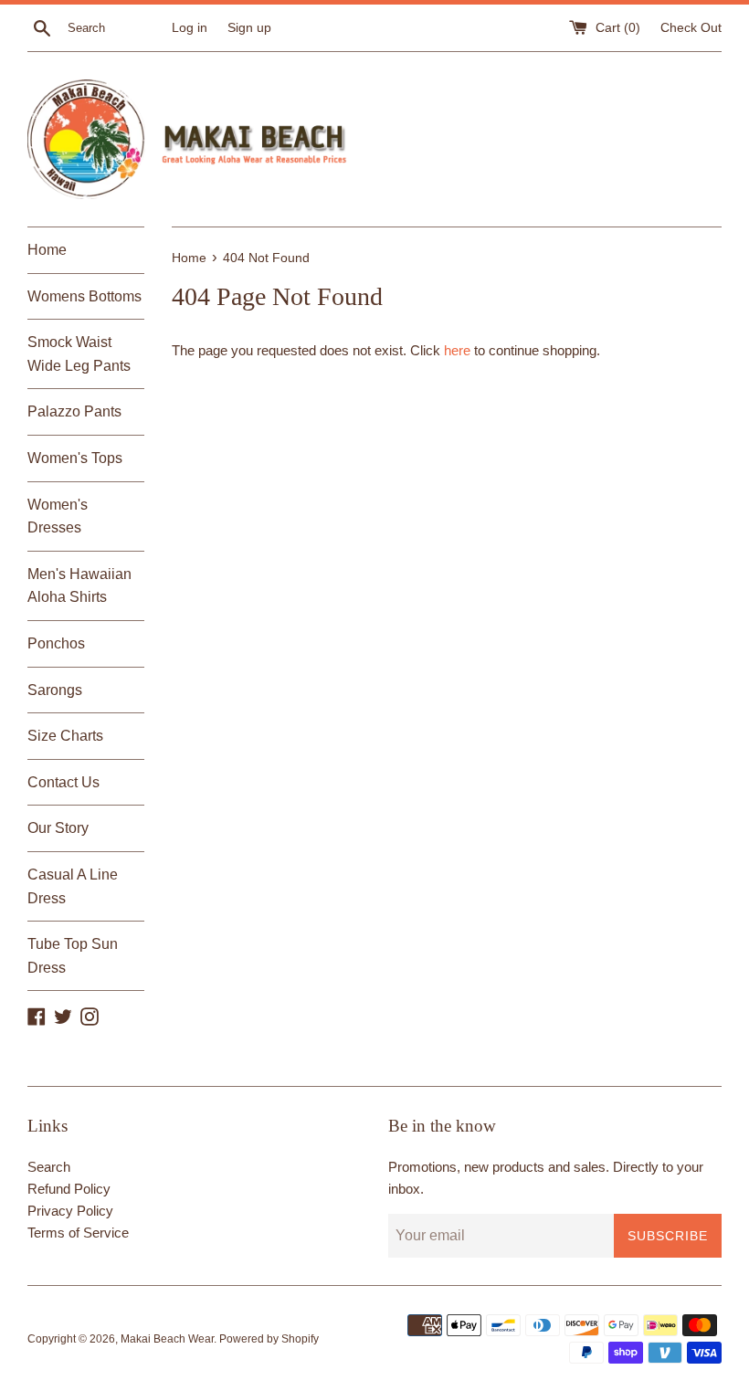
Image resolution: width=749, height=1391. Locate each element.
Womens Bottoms (84, 296)
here (457, 350)
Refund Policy (69, 1188)
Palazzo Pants (74, 411)
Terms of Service (78, 1232)
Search (48, 1167)
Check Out (691, 28)
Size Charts (65, 735)
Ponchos (56, 643)
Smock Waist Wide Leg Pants (79, 354)
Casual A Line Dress (72, 886)
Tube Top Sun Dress (72, 955)
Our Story (58, 828)
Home (47, 250)
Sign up (249, 28)
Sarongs (54, 690)
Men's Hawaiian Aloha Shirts (79, 586)
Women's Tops (74, 458)
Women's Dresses (57, 516)
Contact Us (63, 782)
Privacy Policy (70, 1210)
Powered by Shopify (269, 1339)
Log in (189, 28)
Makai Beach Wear (167, 1339)
